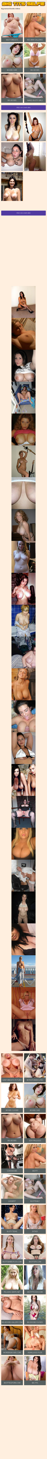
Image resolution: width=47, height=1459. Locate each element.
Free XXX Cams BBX (23, 107)
